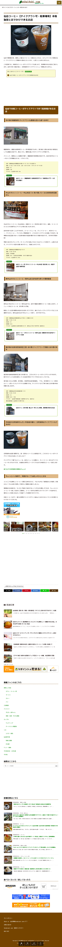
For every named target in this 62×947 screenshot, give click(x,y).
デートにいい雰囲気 (11, 726)
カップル (6, 719)
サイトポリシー (8, 918)
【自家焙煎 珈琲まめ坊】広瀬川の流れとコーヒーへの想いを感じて (32, 644)
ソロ (5, 730)
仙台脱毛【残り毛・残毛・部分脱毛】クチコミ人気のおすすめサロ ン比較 (34, 610)
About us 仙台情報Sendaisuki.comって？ (15, 921)
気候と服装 (9, 740)
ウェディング (9, 723)
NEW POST (6, 931)
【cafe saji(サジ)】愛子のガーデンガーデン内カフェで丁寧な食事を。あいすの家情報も (34, 847)
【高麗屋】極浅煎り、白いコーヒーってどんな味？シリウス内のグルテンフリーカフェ (33, 858)
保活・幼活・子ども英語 (12, 716)
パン (7, 701)
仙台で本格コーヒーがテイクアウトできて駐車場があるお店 (24, 75)
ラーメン (8, 694)
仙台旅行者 (7, 737)
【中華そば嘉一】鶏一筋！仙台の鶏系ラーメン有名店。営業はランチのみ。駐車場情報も (34, 836)
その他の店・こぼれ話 (10, 751)
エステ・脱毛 (9, 733)
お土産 (7, 744)
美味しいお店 (7, 687)
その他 (5, 754)
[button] (6, 527)
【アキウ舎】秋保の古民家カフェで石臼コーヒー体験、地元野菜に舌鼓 (34, 655)
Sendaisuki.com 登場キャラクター (14, 928)
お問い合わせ (7, 924)
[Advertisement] (31, 90)
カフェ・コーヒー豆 (11, 691)
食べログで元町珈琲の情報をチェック (15, 469)
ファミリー (7, 709)
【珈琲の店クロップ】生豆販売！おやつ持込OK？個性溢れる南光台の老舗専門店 (32, 804)
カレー (7, 698)
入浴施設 (6, 705)
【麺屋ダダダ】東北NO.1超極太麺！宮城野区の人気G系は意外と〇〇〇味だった (31, 868)
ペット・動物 (7, 747)
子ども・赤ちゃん (11, 712)
